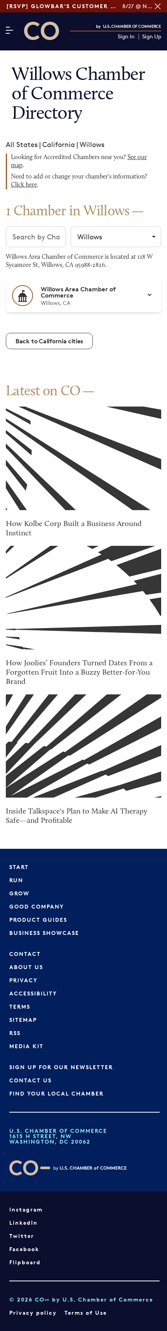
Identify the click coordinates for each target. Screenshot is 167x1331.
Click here (24, 185)
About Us (26, 967)
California (58, 144)
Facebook (24, 1249)
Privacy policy (33, 1312)
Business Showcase (44, 932)
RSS (15, 1033)
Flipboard (25, 1262)
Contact (25, 953)
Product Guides (38, 919)
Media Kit (26, 1046)
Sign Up (151, 37)
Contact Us (30, 1080)
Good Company (36, 906)
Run (16, 880)
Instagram (26, 1209)
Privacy (23, 980)
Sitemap (23, 1019)
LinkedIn (23, 1222)
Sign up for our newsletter (61, 1067)
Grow (19, 893)
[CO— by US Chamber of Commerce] (41, 31)
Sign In (126, 37)
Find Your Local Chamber (56, 1093)
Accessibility (33, 993)
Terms (19, 1006)
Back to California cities (49, 341)
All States (22, 144)
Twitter (21, 1235)
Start (19, 867)
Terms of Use (85, 1312)
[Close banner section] (157, 6)
